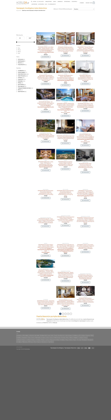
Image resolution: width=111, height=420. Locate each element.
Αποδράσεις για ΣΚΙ (76, 335)
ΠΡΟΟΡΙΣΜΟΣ (67, 1)
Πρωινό (20, 62)
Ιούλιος (47, 337)
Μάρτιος (71, 337)
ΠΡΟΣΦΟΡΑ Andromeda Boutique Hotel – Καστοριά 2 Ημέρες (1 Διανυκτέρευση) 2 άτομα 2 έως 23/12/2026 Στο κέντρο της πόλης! (65, 137)
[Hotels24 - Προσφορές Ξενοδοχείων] (22, 2)
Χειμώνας (39, 341)
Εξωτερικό (74, 1)
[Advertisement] (55, 21)
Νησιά (54, 1)
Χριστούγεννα (21, 91)
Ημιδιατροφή (48, 1)
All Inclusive (40, 1)
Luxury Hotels (50, 335)
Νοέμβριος (76, 337)
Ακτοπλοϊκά (41, 4)
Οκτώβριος (62, 339)
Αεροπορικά (34, 4)
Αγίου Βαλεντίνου (22, 74)
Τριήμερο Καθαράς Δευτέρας (24, 88)
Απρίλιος (83, 335)
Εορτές (33, 337)
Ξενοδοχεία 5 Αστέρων (40, 339)
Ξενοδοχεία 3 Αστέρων (21, 339)
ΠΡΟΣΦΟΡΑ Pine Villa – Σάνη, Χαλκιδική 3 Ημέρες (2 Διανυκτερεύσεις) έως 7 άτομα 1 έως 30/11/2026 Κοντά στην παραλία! (45, 136)
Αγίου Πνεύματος (22, 75)
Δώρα (29, 337)
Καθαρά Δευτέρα (57, 337)
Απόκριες (20, 77)
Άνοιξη (55, 335)
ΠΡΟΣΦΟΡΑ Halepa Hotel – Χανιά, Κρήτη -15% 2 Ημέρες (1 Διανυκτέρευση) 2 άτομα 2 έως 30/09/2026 (45, 164)
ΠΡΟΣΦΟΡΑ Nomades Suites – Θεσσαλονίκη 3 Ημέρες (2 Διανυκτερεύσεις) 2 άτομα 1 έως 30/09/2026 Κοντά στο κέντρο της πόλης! (85, 166)
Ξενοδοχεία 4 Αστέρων (30, 339)
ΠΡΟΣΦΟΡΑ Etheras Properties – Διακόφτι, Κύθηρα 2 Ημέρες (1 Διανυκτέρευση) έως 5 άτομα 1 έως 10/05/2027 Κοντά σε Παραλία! (65, 163)
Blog (46, 4)
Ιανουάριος (43, 337)
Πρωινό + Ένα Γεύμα (77, 339)
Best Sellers (37, 335)
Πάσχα (19, 82)
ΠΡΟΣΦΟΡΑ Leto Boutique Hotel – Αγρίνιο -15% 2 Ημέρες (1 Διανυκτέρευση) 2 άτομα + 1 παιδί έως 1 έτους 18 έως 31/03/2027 (65, 78)
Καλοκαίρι (20, 81)
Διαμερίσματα (24, 337)
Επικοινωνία (19, 347)
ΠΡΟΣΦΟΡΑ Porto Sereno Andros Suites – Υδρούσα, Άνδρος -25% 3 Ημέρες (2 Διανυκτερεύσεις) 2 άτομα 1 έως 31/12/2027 (46, 248)
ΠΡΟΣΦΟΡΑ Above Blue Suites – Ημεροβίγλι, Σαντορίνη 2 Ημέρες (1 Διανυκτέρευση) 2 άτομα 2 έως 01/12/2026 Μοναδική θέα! (85, 276)
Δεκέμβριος (19, 337)
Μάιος (67, 337)
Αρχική (34, 1)
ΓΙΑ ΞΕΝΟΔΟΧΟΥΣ (52, 4)
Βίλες (92, 335)
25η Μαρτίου (21, 70)
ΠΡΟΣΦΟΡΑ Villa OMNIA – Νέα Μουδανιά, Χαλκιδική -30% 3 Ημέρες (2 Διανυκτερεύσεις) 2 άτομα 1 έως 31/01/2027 (45, 105)
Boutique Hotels (44, 335)
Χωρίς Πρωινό (21, 64)
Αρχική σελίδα (18, 10)
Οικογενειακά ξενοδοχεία (54, 339)
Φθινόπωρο (30, 341)
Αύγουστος (20, 79)
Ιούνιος (51, 337)
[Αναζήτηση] (31, 1)
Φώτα (19, 89)
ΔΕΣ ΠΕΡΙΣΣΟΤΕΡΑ (45, 56)
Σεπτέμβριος (19, 341)
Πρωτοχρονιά (21, 86)
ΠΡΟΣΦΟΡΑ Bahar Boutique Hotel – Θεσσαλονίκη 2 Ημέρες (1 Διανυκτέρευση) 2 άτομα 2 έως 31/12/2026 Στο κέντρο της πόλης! (46, 192)
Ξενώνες (47, 339)
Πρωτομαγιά (21, 84)
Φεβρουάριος (24, 341)
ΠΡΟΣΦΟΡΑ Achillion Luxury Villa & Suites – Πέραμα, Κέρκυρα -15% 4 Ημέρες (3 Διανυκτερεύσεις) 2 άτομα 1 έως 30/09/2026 (46, 50)
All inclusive (20, 59)
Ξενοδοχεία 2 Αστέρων (83, 337)
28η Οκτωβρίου (21, 72)
